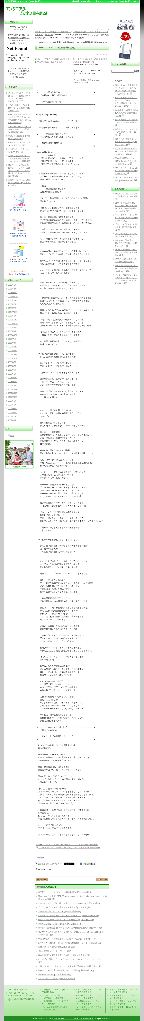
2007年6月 (12, 413)
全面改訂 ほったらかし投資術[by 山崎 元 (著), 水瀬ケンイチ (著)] (19, 182)
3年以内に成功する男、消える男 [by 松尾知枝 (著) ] (60, 924)
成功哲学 (40, 887)
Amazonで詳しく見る (82, 80)
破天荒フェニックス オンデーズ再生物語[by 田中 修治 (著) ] (64, 892)
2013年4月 (12, 300)
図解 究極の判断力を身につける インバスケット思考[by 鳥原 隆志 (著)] (19, 129)
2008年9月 (12, 362)
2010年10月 (13, 324)
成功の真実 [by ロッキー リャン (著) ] (54, 951)
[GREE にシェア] (46, 864)
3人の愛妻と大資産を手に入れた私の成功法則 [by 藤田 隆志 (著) (126, 113)
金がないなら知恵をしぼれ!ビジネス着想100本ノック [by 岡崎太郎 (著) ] (70, 943)
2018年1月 (12, 289)
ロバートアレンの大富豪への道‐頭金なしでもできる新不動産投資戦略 (67, 844)
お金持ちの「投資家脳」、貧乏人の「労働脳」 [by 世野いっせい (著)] (68, 915)
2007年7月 (12, 409)
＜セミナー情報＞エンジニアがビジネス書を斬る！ (123, 1002)
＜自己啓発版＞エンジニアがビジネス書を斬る (88, 990)
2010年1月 (12, 331)
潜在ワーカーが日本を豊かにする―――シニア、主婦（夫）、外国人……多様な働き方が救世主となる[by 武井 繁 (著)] (19, 170)
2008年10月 (13, 358)
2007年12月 (13, 389)
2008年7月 (12, 370)
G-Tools (96, 80)
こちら (21, 77)
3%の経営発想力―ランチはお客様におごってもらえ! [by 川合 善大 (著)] (126, 161)
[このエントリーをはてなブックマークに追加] (36, 864)
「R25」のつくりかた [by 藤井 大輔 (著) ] (56, 978)
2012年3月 (12, 316)
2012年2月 (12, 320)
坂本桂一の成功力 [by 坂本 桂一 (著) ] (54, 974)
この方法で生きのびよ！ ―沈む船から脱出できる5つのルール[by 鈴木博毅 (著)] (19, 158)
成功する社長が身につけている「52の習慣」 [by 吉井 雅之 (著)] (66, 920)
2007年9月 (12, 401)
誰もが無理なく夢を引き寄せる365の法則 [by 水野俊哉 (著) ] (65, 955)
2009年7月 (12, 339)
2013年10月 (13, 297)
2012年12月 (13, 312)
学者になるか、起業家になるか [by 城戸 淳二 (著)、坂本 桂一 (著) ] (67, 939)
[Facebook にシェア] (81, 864)
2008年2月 (12, 382)
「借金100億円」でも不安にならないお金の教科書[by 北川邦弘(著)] (19, 108)
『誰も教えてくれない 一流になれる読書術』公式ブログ (21, 994)
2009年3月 (12, 347)
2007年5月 (12, 416)
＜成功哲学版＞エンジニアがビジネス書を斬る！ (88, 996)
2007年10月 (13, 397)
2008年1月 (12, 385)
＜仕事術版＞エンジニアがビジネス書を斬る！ (55, 1002)
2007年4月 (12, 420)
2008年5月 (12, 378)
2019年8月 (12, 285)
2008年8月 (12, 366)
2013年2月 (12, 308)
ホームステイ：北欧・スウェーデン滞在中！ (88, 1008)
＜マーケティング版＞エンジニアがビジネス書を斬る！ (55, 996)
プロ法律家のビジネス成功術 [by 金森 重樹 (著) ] (59, 911)
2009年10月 (13, 335)
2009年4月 (12, 343)
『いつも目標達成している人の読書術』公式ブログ (55, 1008)
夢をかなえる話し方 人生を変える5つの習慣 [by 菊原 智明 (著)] (66, 970)
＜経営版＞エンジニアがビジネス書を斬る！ (55, 990)
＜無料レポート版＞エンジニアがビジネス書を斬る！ (123, 990)
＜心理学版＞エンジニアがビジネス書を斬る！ (88, 1002)
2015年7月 (12, 293)
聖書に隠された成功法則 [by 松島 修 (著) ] (56, 947)
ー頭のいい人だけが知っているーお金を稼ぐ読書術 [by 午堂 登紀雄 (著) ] (70, 966)
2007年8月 (12, 405)
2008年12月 (13, 354)
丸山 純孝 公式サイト (19, 989)
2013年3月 (12, 304)
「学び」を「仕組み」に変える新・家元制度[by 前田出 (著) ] (65, 907)
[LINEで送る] (90, 864)
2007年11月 (13, 393)
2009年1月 (12, 351)
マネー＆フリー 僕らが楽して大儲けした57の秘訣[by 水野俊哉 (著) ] (69, 903)
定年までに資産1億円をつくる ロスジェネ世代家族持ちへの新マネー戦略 (70, 928)
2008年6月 (12, 374)
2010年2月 (12, 327)
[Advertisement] (72, 24)
